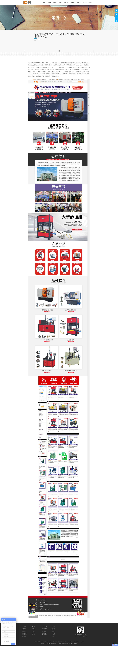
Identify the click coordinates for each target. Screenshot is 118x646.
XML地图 (63, 643)
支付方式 (53, 636)
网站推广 (55, 2)
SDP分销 (33, 633)
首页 (44, 2)
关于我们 (84, 2)
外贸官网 (24, 636)
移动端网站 (24, 633)
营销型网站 (24, 629)
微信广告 (33, 634)
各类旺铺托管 (44, 629)
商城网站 (24, 631)
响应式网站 (24, 634)
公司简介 (53, 628)
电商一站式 (66, 2)
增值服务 (72, 2)
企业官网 (24, 628)
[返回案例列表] (59, 51)
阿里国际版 (44, 633)
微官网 (33, 629)
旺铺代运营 (44, 631)
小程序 (33, 631)
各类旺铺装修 (44, 628)
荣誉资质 (53, 629)
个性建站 (49, 2)
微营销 (60, 2)
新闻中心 (90, 2)
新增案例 (78, 2)
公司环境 (53, 633)
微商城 (33, 628)
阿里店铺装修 (44, 634)
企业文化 (53, 631)
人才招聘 (53, 634)
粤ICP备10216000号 (73, 643)
